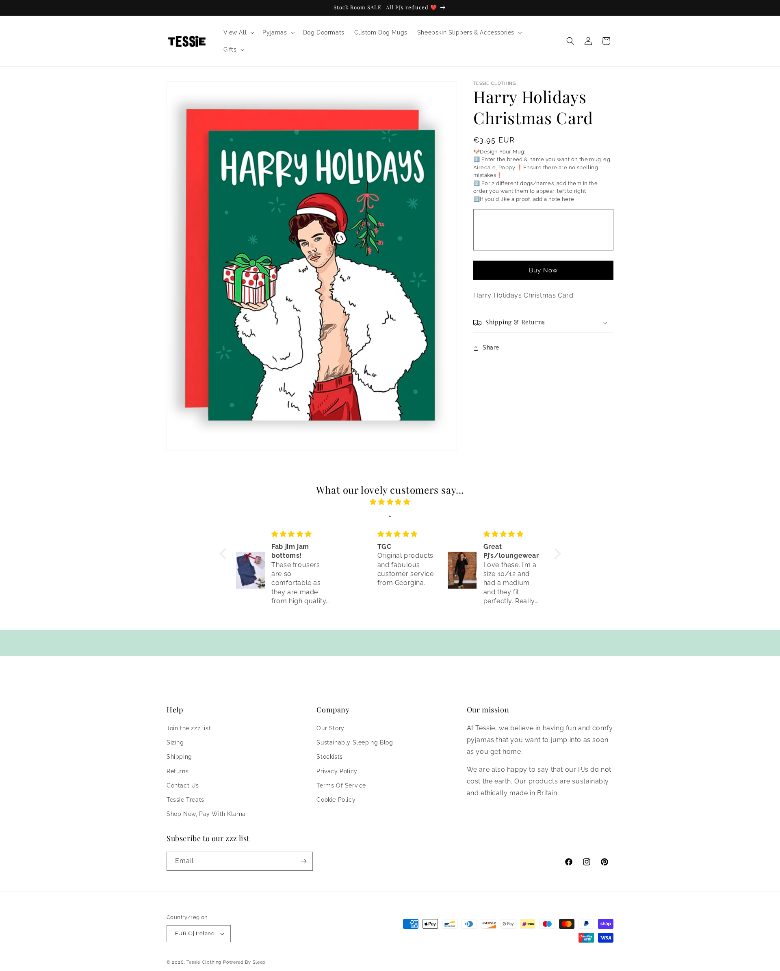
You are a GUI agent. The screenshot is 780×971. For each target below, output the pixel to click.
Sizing (175, 743)
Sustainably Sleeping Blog (354, 743)
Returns (177, 771)
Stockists (329, 757)
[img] (390, 502)
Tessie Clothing (204, 962)
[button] (238, 32)
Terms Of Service (341, 786)
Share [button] (491, 348)
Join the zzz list (189, 728)
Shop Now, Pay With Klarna (206, 814)
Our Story (330, 728)
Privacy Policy (336, 771)
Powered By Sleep (244, 962)
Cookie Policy (335, 800)
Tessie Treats (185, 800)
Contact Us (183, 786)
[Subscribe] (303, 861)
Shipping (179, 757)
